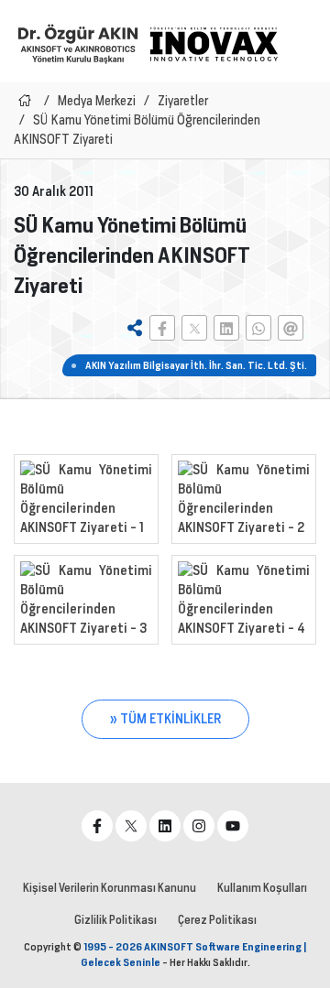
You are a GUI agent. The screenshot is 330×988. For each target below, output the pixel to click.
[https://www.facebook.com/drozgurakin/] (97, 825)
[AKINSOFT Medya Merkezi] (213, 43)
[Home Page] (25, 100)
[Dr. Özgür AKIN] (78, 43)
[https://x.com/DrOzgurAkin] (131, 825)
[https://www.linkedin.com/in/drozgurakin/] (165, 825)
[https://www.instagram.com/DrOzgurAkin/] (198, 825)
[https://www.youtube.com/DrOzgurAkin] (232, 825)
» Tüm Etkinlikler (165, 718)
